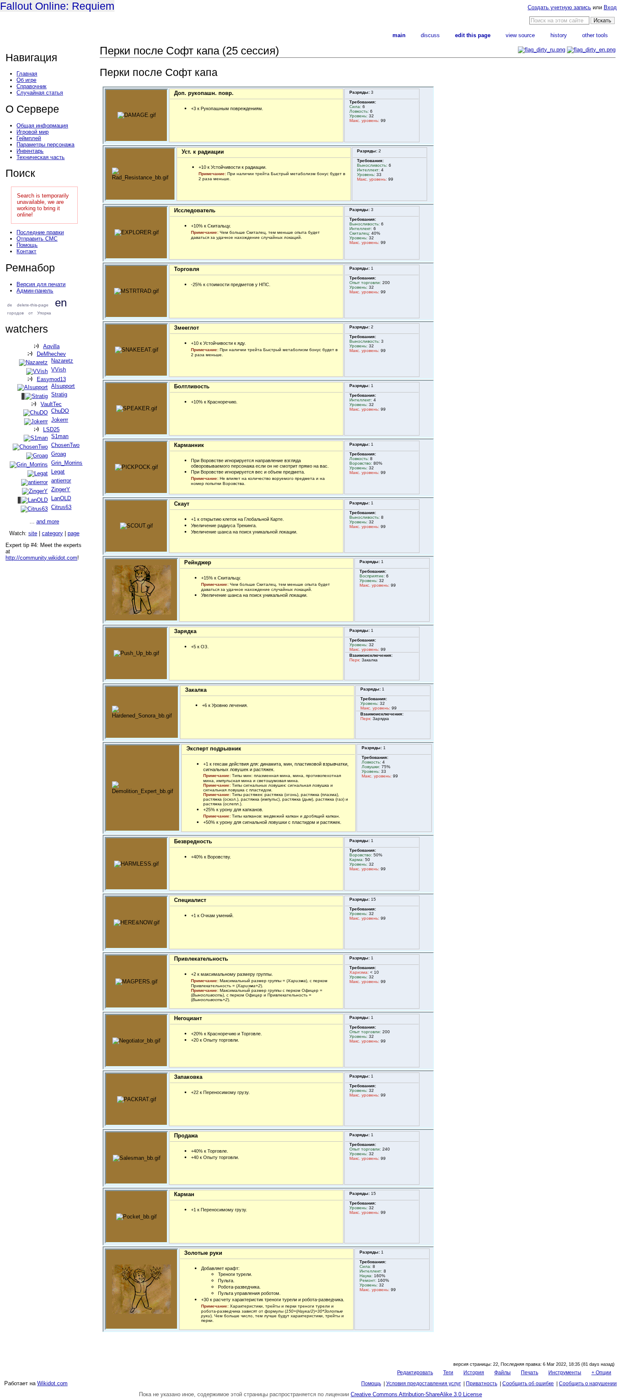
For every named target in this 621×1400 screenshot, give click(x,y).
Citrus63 (61, 507)
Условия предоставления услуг (423, 1383)
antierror (61, 480)
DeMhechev (51, 354)
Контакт (26, 251)
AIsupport (63, 386)
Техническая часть (40, 157)
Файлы (502, 1373)
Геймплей (28, 138)
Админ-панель (34, 290)
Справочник (31, 86)
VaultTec (51, 404)
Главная (26, 73)
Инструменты (564, 1373)
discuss (430, 35)
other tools (595, 35)
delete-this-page (33, 305)
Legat (58, 471)
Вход (610, 7)
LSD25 (51, 429)
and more (47, 521)
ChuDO (60, 411)
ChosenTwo (65, 445)
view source (520, 35)
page (73, 533)
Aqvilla (51, 346)
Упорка (44, 313)
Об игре (26, 80)
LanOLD (61, 498)
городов (15, 313)
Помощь (27, 245)
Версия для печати (40, 284)
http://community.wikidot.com (41, 558)
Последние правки (40, 232)
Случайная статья (39, 92)
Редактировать (415, 1373)
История (473, 1373)
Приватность (481, 1383)
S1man (59, 436)
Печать (529, 1373)
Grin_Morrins (66, 463)
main (399, 35)
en (61, 302)
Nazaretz (62, 360)
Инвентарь (30, 151)
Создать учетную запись (559, 7)
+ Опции (601, 1373)
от (30, 313)
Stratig (59, 394)
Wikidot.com (52, 1383)
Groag (58, 454)
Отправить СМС (36, 239)
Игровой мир (32, 132)
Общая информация (42, 125)
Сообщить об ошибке (528, 1383)
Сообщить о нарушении (588, 1383)
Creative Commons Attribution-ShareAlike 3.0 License (416, 1394)
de (9, 305)
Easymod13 (51, 379)
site (32, 533)
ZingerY (60, 489)
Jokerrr (59, 420)
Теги (448, 1373)
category (52, 533)
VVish (58, 369)
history (558, 35)
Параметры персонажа (45, 144)
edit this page (472, 35)
